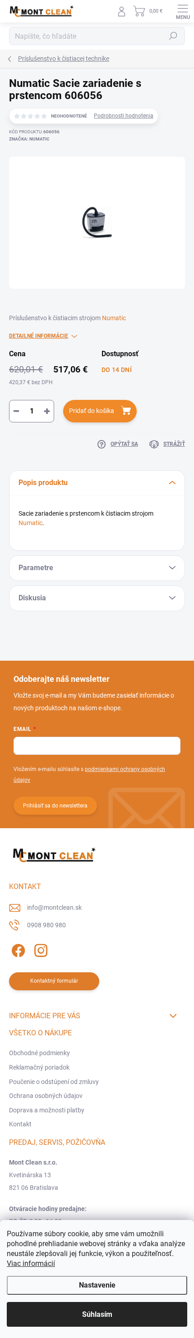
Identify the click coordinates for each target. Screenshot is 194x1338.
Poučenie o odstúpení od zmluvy (54, 1081)
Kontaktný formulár (54, 981)
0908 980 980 (46, 925)
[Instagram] (39, 949)
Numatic (114, 318)
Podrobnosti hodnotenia (123, 116)
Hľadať (173, 36)
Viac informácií (31, 1263)
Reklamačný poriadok (39, 1067)
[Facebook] (17, 949)
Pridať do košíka (91, 410)
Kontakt (20, 1124)
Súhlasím (97, 1314)
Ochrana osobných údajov (46, 1095)
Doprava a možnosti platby (46, 1110)
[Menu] (182, 11)
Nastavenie (97, 1285)
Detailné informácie (38, 336)
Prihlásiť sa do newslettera (55, 806)
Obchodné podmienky (39, 1053)
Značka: (29, 138)
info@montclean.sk (54, 907)
